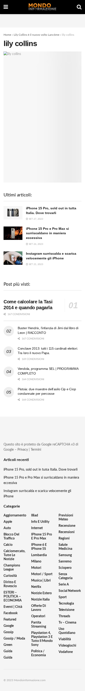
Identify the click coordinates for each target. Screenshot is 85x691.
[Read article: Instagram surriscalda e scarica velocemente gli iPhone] (13, 258)
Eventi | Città (13, 607)
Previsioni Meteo (66, 517)
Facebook (10, 613)
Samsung (65, 555)
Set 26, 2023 (35, 244)
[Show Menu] (6, 7)
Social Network (70, 591)
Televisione (66, 610)
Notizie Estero (41, 593)
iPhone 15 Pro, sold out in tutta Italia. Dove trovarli (40, 469)
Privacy (22, 449)
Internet (37, 528)
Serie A (64, 584)
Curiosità (10, 576)
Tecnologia (66, 603)
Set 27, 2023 (35, 219)
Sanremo (65, 561)
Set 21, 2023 (35, 264)
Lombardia (39, 555)
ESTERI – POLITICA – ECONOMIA (13, 596)
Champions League (12, 567)
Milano (36, 561)
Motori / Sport (41, 574)
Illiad (34, 515)
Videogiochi (67, 645)
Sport (63, 597)
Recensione (67, 525)
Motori (36, 568)
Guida (8, 651)
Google (9, 626)
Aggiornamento (15, 515)
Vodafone (66, 652)
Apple (8, 521)
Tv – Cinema (67, 622)
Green (8, 645)
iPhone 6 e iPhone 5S (39, 546)
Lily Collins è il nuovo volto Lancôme (36, 34)
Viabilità (65, 639)
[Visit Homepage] (42, 7)
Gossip (8, 632)
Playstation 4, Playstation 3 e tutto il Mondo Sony (42, 639)
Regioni (64, 538)
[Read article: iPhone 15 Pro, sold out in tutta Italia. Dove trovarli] (13, 212)
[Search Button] (79, 7)
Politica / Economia (38, 653)
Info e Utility (40, 521)
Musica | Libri (41, 580)
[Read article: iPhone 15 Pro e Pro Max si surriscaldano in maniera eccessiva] (13, 233)
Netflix (36, 587)
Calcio (8, 545)
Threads (64, 616)
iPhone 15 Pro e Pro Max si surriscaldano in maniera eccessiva (47, 233)
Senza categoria (65, 576)
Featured (10, 619)
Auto (7, 528)
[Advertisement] (42, 20)
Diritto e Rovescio (10, 584)
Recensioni (67, 532)
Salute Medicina (65, 546)
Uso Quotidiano (67, 631)
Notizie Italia (40, 599)
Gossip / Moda (14, 638)
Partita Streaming (38, 624)
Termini (36, 449)
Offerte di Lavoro (38, 608)
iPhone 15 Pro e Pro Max (41, 536)
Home (7, 34)
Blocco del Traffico (11, 536)
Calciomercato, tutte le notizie (14, 555)
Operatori (38, 616)
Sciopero (65, 568)
